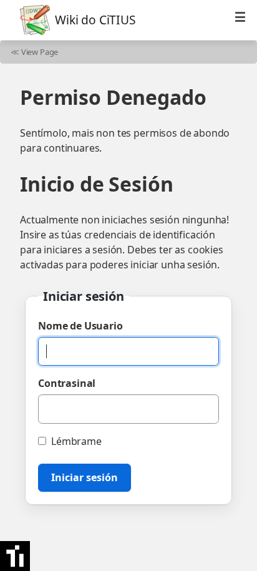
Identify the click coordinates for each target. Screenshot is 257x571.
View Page (40, 51)
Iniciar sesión (84, 477)
